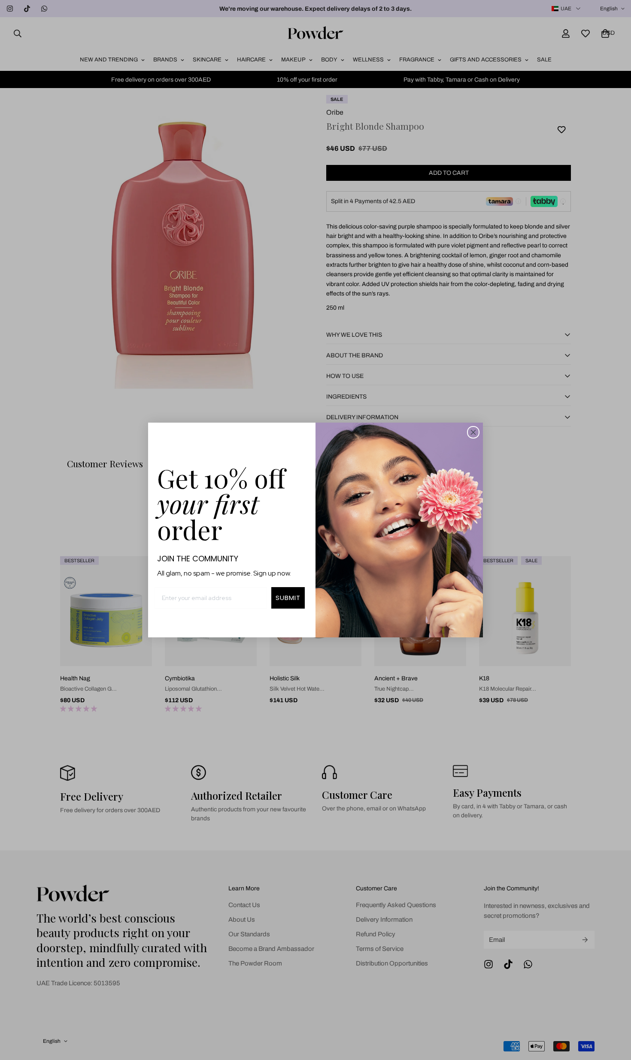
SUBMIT (288, 597)
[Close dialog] (473, 432)
